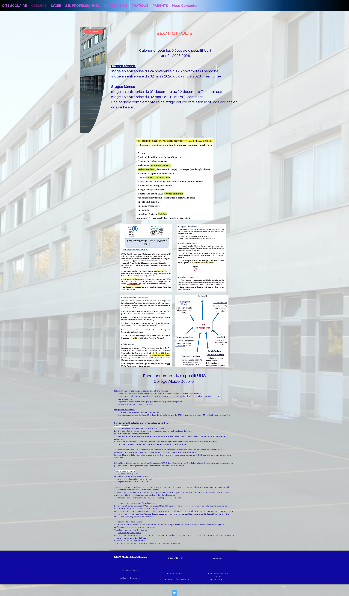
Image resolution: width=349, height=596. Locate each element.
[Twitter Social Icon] (174, 593)
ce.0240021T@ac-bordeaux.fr (177, 579)
